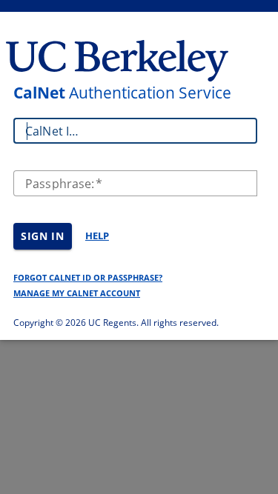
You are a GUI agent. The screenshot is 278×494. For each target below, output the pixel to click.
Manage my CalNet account (76, 292)
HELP (97, 235)
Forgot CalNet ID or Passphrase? (87, 277)
